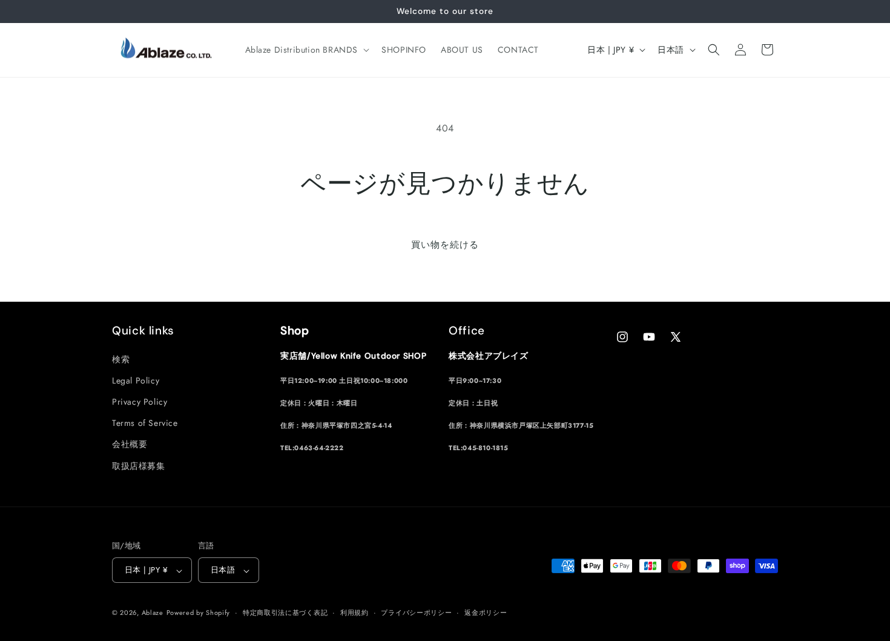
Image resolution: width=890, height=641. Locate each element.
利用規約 (354, 612)
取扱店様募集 (138, 465)
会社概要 (129, 444)
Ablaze (152, 613)
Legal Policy (135, 380)
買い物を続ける (445, 244)
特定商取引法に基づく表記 (285, 612)
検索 (121, 359)
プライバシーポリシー (416, 612)
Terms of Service (145, 423)
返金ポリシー (485, 612)
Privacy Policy (139, 401)
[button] (306, 49)
